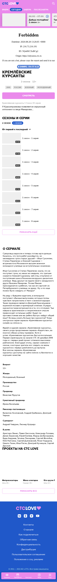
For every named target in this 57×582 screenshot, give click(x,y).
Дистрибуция (28, 549)
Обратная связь (28, 539)
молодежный (44, 87)
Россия (17, 87)
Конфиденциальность (28, 544)
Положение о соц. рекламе (28, 559)
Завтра (27, 10)
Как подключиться (28, 534)
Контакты (28, 524)
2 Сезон (6, 123)
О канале (28, 529)
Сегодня (16, 10)
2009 (8, 87)
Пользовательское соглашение (28, 554)
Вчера (5, 10)
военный (29, 87)
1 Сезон (17, 123)
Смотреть (28, 95)
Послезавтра (41, 10)
